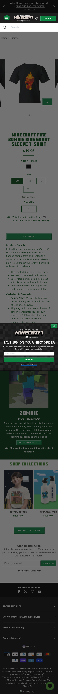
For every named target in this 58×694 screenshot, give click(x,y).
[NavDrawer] (7, 18)
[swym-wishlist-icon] (36, 19)
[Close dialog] (54, 326)
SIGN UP (29, 359)
